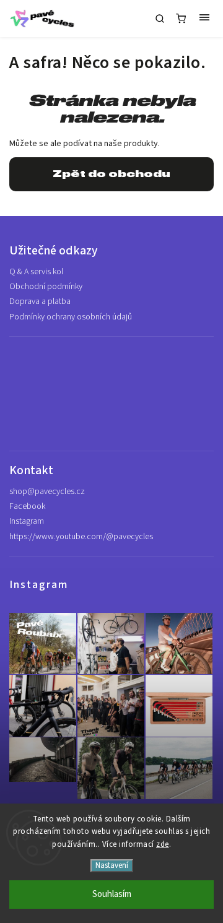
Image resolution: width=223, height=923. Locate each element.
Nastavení (111, 865)
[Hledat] (160, 18)
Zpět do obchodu (111, 174)
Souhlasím (111, 894)
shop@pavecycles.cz (47, 491)
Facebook (27, 506)
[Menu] (204, 18)
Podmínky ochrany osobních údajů (70, 317)
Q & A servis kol (36, 272)
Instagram (26, 521)
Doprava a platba (40, 301)
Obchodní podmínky (45, 287)
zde (162, 844)
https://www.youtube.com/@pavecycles (81, 537)
